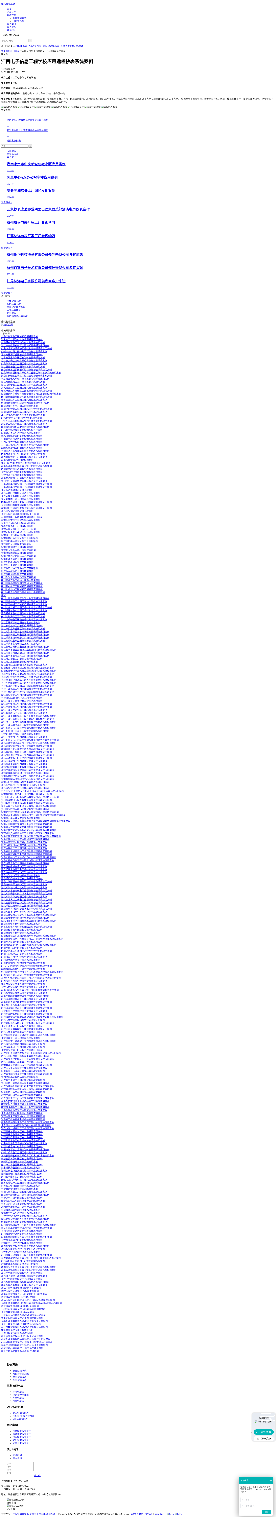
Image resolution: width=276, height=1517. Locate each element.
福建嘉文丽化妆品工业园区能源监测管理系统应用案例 (28, 680)
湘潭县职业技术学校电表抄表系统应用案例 (23, 1071)
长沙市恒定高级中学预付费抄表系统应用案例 (24, 987)
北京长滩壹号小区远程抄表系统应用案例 (22, 1026)
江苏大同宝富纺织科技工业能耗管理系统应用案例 (26, 746)
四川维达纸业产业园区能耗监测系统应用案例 (24, 610)
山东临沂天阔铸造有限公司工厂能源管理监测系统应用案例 (31, 1053)
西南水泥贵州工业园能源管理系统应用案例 (23, 454)
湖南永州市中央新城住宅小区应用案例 (20, 520)
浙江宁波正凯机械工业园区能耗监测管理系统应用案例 (28, 716)
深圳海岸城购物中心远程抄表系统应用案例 (23, 969)
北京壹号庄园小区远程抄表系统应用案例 (22, 1050)
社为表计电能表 (21, 1395)
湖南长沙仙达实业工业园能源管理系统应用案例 (25, 839)
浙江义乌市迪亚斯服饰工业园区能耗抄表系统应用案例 (28, 649)
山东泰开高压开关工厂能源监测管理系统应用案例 (26, 1074)
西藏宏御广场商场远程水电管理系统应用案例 (24, 1104)
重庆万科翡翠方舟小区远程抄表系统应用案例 (24, 884)
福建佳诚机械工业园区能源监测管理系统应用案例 (26, 689)
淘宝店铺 (17, 1458)
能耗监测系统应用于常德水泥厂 (17, 1330)
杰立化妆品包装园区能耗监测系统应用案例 (23, 415)
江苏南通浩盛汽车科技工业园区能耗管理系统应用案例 (28, 743)
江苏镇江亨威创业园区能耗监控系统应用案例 (24, 764)
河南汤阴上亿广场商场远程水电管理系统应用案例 (26, 951)
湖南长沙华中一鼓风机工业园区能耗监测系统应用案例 (28, 671)
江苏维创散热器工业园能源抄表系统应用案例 (24, 767)
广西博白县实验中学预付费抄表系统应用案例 (24, 981)
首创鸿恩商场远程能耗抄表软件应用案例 (22, 1231)
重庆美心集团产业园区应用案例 (17, 565)
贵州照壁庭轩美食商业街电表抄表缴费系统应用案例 (27, 803)
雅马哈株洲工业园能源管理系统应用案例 (22, 354)
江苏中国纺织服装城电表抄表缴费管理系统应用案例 (27, 770)
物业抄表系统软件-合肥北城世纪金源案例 (22, 1336)
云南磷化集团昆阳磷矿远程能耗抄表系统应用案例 (26, 369)
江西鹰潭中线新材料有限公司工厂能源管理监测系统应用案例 (32, 939)
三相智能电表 (20, 46)
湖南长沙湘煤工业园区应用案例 (17, 547)
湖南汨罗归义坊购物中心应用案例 (18, 556)
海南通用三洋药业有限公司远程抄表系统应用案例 (26, 508)
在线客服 (266, 1432)
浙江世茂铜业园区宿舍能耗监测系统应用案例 (24, 619)
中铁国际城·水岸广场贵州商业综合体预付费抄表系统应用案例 (32, 791)
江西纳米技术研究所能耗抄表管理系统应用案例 (25, 788)
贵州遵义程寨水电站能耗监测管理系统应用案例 (25, 809)
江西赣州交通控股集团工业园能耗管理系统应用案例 (27, 833)
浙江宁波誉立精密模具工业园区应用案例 (22, 701)
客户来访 (11, 157)
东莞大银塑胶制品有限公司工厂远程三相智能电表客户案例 (31, 1258)
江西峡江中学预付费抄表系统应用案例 (20, 933)
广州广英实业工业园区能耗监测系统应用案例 (24, 1152)
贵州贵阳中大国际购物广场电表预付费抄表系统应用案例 (30, 797)
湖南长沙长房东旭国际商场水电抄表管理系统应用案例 (28, 936)
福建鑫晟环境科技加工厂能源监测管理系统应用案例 (27, 686)
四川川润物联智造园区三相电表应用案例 (22, 583)
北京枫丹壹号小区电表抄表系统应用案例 (22, 1113)
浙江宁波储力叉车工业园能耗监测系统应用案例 (25, 725)
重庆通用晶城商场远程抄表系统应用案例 (22, 878)
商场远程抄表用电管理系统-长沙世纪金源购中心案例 (28, 1300)
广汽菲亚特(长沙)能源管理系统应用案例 (21, 418)
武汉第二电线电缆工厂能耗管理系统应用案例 (24, 424)
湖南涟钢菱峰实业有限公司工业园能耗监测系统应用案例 (30, 990)
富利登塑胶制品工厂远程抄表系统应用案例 (23, 1207)
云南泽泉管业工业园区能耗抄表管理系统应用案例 (26, 409)
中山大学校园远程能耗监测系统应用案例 (22, 439)
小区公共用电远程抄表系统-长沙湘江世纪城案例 (25, 1339)
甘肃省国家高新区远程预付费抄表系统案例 (23, 357)
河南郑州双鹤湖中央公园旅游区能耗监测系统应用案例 (28, 945)
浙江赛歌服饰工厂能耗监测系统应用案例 (22, 625)
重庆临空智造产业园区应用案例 (17, 571)
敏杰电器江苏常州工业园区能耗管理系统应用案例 (26, 390)
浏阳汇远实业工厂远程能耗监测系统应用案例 (24, 1191)
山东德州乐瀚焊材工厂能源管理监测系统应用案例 (26, 1029)
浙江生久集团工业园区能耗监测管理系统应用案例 (26, 707)
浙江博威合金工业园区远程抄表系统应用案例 (24, 384)
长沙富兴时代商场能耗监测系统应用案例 (22, 472)
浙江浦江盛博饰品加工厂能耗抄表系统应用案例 (25, 652)
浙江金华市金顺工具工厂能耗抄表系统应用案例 (25, 655)
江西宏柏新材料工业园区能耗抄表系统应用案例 (25, 427)
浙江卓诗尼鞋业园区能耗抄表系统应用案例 (23, 628)
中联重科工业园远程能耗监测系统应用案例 (23, 342)
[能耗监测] (7, 324)
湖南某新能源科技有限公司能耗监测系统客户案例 (26, 1237)
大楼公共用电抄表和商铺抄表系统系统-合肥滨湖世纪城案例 (31, 1303)
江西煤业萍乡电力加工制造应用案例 (19, 406)
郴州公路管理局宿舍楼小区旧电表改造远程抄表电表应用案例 (32, 972)
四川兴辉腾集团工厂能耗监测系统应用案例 (23, 616)
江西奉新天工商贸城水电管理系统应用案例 (23, 1116)
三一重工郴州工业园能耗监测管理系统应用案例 (25, 445)
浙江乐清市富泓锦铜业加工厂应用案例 (20, 643)
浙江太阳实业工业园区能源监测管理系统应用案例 (26, 695)
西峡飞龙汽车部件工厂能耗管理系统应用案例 (24, 1179)
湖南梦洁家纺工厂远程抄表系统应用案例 (22, 478)
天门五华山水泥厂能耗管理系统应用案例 (22, 1176)
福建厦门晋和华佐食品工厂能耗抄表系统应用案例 (26, 677)
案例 (8, 51)
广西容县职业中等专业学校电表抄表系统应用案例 (26, 1089)
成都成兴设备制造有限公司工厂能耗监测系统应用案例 (28, 1267)
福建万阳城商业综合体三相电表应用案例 (22, 698)
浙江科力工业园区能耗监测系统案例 (19, 661)
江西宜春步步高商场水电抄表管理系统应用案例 (25, 917)
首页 (9, 9)
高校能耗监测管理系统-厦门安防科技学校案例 (24, 1327)
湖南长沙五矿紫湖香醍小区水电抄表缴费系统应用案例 (28, 830)
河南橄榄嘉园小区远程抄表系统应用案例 (22, 929)
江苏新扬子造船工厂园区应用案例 (18, 529)
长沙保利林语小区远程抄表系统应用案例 (22, 1198)
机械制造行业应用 (22, 1431)
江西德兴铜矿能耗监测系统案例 (17, 511)
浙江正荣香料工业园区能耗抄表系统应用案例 (24, 737)
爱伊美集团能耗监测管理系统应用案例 (20, 505)
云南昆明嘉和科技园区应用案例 (17, 553)
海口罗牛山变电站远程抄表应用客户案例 (22, 1273)
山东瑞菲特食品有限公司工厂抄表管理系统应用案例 (27, 1086)
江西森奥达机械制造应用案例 (16, 544)
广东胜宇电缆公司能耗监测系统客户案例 (22, 430)
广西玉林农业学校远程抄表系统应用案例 (22, 1134)
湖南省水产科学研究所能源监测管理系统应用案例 (26, 827)
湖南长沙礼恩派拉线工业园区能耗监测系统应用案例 (27, 668)
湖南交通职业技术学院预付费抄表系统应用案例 (25, 996)
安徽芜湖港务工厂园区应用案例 (17, 526)
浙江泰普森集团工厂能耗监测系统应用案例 (23, 381)
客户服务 (11, 27)
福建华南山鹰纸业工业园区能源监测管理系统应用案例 (28, 683)
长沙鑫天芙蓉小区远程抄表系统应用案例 (22, 1158)
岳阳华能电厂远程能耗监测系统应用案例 (22, 517)
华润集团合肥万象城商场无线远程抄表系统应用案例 (27, 749)
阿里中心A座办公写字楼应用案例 (18, 523)
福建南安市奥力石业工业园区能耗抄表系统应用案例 (27, 674)
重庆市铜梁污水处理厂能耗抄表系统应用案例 (24, 845)
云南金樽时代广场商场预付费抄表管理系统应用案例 (27, 776)
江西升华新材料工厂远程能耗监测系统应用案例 (25, 1194)
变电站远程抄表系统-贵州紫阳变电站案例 (22, 1318)
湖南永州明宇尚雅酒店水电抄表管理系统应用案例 (26, 824)
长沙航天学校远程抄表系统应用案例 (19, 1188)
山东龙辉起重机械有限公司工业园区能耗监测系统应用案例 (31, 372)
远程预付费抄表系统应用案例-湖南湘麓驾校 (23, 1309)
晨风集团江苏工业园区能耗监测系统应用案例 (24, 387)
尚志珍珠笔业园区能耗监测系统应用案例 (22, 436)
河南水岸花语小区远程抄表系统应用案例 (22, 948)
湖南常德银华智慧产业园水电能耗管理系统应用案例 (27, 860)
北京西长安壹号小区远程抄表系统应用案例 (23, 984)
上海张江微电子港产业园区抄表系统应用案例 (24, 1110)
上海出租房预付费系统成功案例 (17, 1333)
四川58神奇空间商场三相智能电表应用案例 (23, 592)
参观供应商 (12, 154)
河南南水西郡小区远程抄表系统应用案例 (22, 942)
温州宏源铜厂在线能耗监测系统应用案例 (22, 1173)
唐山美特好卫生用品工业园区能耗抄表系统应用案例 (27, 1122)
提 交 (37, 1475)
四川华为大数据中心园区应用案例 (18, 577)
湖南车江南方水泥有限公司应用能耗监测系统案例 (26, 466)
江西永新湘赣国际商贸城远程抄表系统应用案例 (25, 1282)
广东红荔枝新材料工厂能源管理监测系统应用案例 (26, 1014)
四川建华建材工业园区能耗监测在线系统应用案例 (26, 607)
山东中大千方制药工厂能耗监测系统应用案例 (24, 1068)
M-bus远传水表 (20, 1419)
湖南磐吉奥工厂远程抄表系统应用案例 (20, 433)
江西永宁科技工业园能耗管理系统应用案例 (23, 785)
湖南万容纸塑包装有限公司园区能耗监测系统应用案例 (28, 1270)
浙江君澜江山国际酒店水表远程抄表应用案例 (24, 664)
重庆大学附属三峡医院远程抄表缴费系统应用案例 (26, 881)
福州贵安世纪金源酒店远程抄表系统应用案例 (24, 1170)
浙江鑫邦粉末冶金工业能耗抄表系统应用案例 (24, 713)
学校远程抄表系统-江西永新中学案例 (20, 1291)
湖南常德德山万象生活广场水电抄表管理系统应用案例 (28, 857)
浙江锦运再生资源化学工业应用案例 (19, 541)
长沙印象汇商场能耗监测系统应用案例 (20, 496)
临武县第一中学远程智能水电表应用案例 (22, 1243)
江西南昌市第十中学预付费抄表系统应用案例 (24, 911)
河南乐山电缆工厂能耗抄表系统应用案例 (22, 954)
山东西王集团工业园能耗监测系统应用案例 (23, 1080)
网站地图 (159, 1514)
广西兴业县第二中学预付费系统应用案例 (22, 1146)
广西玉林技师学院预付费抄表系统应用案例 (23, 1020)
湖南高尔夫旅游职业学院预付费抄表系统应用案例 (26, 1002)
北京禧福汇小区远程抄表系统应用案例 (20, 1038)
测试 (3, 595)
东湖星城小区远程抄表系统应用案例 (19, 1077)
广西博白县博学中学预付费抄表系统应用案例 (24, 957)
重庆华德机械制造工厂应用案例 (17, 562)
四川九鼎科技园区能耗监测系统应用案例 (22, 589)
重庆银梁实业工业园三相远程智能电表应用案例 (25, 863)
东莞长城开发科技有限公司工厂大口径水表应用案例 (27, 1155)
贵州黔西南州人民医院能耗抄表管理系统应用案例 (26, 800)
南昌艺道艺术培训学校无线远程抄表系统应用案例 (26, 926)
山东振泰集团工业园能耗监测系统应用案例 (23, 1047)
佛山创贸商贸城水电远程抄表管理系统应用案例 (25, 1101)
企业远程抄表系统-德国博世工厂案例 (20, 514)
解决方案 (11, 15)
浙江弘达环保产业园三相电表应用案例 (20, 622)
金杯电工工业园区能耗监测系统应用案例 (22, 1164)
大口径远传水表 (51, 46)
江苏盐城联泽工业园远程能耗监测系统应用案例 (25, 1182)
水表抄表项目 (14, 310)
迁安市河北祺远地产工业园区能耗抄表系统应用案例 (27, 1128)
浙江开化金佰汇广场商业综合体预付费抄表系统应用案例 (30, 740)
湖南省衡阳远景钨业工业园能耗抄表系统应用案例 (26, 794)
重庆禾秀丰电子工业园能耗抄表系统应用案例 (24, 869)
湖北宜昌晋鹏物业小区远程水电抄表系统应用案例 (26, 902)
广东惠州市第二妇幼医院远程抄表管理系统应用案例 (27, 1098)
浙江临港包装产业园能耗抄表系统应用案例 (23, 640)
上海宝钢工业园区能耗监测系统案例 (19, 336)
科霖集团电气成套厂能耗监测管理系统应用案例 (25, 378)
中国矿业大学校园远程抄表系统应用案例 (22, 442)
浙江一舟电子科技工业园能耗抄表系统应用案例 (25, 345)
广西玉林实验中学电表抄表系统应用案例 (22, 1062)
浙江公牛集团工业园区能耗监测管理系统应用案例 (26, 704)
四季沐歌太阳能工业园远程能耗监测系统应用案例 (26, 502)
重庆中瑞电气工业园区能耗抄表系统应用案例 (24, 848)
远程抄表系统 (14, 304)
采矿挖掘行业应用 (22, 1440)
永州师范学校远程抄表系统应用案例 (19, 1161)
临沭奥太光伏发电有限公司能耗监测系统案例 (24, 360)
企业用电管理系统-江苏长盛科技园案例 (21, 1324)
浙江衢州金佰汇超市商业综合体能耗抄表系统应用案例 (28, 728)
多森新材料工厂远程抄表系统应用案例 (20, 1213)
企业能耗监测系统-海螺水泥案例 (17, 1312)
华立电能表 (18, 1398)
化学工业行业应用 (22, 1443)
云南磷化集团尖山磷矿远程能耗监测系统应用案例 (26, 487)
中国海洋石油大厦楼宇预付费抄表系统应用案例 (25, 1149)
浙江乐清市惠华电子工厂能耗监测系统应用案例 (25, 637)
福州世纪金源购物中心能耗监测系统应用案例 (24, 481)
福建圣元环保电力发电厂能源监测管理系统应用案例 (27, 692)
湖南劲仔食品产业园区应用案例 (17, 559)
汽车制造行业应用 (22, 1437)
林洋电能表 (18, 1392)
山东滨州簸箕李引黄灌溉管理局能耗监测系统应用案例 (28, 1035)
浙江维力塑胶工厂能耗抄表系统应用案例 (22, 658)
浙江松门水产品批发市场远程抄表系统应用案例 (25, 631)
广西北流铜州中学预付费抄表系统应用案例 (23, 963)
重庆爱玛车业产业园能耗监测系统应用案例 (23, 613)
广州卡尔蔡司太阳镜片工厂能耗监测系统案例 (24, 351)
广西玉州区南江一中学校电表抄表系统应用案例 (25, 1056)
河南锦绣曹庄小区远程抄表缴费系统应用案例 (24, 842)
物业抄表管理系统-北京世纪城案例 (18, 1297)
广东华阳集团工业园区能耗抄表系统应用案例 (24, 363)
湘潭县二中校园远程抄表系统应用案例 (20, 1185)
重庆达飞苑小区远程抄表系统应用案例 (20, 875)
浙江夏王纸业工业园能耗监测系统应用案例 (23, 366)
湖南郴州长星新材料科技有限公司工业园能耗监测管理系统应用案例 (35, 821)
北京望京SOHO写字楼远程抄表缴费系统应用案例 (26, 1125)
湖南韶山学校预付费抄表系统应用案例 (20, 818)
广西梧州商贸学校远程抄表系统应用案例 (22, 1137)
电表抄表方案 (19, 1376)
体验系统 (266, 1438)
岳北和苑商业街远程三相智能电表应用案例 (23, 1249)
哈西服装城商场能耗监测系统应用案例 (20, 1210)
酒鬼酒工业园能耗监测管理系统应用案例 (22, 339)
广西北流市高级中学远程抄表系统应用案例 (23, 1140)
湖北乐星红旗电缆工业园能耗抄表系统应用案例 (25, 905)
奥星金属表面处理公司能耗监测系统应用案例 (24, 1285)
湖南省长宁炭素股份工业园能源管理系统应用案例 (26, 851)
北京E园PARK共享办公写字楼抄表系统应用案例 (25, 463)
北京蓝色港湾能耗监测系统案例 (17, 490)
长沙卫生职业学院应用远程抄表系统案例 (22, 1279)
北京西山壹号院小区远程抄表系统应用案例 (23, 1005)
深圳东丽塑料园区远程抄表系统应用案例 (22, 448)
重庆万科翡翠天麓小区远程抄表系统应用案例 (24, 872)
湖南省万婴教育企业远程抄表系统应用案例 (23, 1119)
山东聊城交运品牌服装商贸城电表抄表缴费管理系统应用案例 (32, 1017)
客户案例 (11, 24)
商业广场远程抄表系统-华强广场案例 (20, 1351)
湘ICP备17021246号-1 (141, 1514)
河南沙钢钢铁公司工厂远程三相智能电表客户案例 (26, 375)
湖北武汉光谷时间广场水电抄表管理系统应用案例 (26, 893)
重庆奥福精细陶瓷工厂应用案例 (17, 574)
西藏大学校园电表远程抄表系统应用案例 (22, 469)
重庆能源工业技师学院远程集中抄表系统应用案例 (26, 1228)
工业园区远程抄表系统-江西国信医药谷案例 (23, 1315)
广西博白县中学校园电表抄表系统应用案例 (23, 1044)
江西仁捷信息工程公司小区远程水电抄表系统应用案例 (28, 914)
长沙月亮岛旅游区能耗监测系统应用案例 (22, 1240)
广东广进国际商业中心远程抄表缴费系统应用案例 (26, 966)
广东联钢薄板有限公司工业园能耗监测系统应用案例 (27, 1023)
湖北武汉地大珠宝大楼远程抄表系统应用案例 (24, 887)
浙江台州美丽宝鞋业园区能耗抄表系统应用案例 (25, 634)
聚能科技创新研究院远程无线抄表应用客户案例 (25, 403)
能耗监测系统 (19, 18)
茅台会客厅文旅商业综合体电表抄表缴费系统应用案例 (28, 806)
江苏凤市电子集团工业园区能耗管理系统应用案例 (26, 752)
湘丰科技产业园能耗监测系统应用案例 (20, 1167)
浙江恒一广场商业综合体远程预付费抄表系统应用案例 (28, 722)
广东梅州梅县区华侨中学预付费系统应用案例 (24, 1143)
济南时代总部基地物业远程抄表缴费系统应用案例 (26, 1065)
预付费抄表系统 (21, 1373)
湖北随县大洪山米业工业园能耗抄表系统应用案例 (26, 899)
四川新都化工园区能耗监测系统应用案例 (22, 586)
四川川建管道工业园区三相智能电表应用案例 (24, 601)
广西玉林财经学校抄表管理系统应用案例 (22, 1095)
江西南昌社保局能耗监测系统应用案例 (20, 493)
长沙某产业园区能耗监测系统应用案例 (20, 1252)
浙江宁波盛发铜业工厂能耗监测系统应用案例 (24, 710)
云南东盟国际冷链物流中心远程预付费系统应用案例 (27, 779)
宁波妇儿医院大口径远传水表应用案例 (20, 734)
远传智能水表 (34, 1514)
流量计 (79, 46)
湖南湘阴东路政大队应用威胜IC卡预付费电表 (24, 1294)
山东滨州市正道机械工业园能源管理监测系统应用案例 (28, 1041)
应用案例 (15, 51)
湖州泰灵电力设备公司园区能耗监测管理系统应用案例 (28, 1225)
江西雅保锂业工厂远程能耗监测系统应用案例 (24, 457)
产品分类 (11, 12)
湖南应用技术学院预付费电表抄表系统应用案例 (25, 782)
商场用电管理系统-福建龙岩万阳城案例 (21, 1288)
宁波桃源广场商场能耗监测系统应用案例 (22, 475)
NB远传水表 (35, 46)
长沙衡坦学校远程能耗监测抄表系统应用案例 (24, 1216)
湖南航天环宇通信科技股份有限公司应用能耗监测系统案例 (31, 393)
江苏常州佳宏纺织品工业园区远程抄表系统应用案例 (27, 755)
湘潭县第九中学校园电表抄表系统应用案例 (23, 1092)
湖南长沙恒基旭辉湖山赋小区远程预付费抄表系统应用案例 (31, 836)
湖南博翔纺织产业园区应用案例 (17, 460)
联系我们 (11, 30)
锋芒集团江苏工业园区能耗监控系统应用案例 (24, 400)
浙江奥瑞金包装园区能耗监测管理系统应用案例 (25, 1219)
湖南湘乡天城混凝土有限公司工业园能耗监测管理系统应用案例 (33, 815)
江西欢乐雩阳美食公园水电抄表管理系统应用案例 (26, 908)
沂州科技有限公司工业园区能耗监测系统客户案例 (26, 1255)
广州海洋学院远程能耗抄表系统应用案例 (22, 1234)
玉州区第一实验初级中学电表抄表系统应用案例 (25, 1083)
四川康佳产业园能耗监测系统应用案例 (20, 580)
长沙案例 (11, 313)
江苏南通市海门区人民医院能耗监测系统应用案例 (26, 758)
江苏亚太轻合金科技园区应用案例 (18, 550)
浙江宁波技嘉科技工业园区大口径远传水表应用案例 (27, 719)
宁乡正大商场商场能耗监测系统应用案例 (22, 1204)
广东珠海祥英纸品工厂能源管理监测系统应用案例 (26, 1008)
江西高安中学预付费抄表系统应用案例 (20, 923)
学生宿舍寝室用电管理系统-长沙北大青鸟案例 (24, 1345)
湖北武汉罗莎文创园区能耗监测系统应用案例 (24, 896)
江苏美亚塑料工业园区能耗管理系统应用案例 (24, 761)
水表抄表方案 (19, 1379)
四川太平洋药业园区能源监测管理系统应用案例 (25, 598)
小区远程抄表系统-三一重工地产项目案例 (22, 1348)
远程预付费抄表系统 (17, 316)
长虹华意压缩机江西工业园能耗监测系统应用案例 (26, 421)
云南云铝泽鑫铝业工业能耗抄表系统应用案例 (24, 412)
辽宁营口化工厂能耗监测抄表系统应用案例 (23, 1201)
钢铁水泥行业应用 (22, 1434)
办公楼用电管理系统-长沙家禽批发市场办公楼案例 (26, 1342)
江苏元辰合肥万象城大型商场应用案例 (20, 532)
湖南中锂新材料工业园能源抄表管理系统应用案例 (26, 854)
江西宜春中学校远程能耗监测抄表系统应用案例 (25, 1246)
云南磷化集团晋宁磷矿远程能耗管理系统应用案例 (26, 484)
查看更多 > (6, 202)
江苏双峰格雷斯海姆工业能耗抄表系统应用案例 (25, 773)
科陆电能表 (18, 1401)
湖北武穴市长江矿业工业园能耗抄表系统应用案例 (26, 890)
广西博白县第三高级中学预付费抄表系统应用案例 (26, 975)
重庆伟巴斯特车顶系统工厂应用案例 (19, 568)
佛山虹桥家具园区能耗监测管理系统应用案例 (24, 1222)
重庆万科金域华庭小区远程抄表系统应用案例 (24, 866)
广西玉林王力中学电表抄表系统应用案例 (22, 1032)
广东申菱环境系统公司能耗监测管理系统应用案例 (26, 348)
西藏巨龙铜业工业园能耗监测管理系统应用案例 (25, 1107)
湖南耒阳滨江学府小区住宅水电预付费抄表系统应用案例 (30, 812)
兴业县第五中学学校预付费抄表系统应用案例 (24, 1011)
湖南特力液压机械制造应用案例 (17, 535)
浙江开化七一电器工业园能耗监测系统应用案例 (25, 731)
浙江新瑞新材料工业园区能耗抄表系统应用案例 (25, 646)
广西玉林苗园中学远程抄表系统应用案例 (22, 1131)
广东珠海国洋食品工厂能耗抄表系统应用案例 (24, 999)
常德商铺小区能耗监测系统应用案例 (19, 1264)
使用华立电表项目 (16, 307)
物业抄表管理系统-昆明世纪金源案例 (20, 1306)
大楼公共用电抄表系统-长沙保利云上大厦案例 (24, 1321)
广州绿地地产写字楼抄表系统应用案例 (20, 960)
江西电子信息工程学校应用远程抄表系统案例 (24, 1276)
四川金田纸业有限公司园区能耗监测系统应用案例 (26, 396)
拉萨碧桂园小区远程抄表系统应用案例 (20, 499)
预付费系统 (18, 21)
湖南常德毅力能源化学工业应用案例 (19, 538)
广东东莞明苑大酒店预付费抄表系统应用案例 (24, 993)
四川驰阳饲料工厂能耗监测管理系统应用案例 (24, 604)
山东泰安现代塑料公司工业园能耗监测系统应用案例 (27, 1059)
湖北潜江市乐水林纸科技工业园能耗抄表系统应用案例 (28, 920)
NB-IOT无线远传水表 (23, 1416)
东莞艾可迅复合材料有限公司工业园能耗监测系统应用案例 (31, 978)
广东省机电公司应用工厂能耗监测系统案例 (23, 1261)
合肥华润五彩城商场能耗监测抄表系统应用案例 (25, 451)
